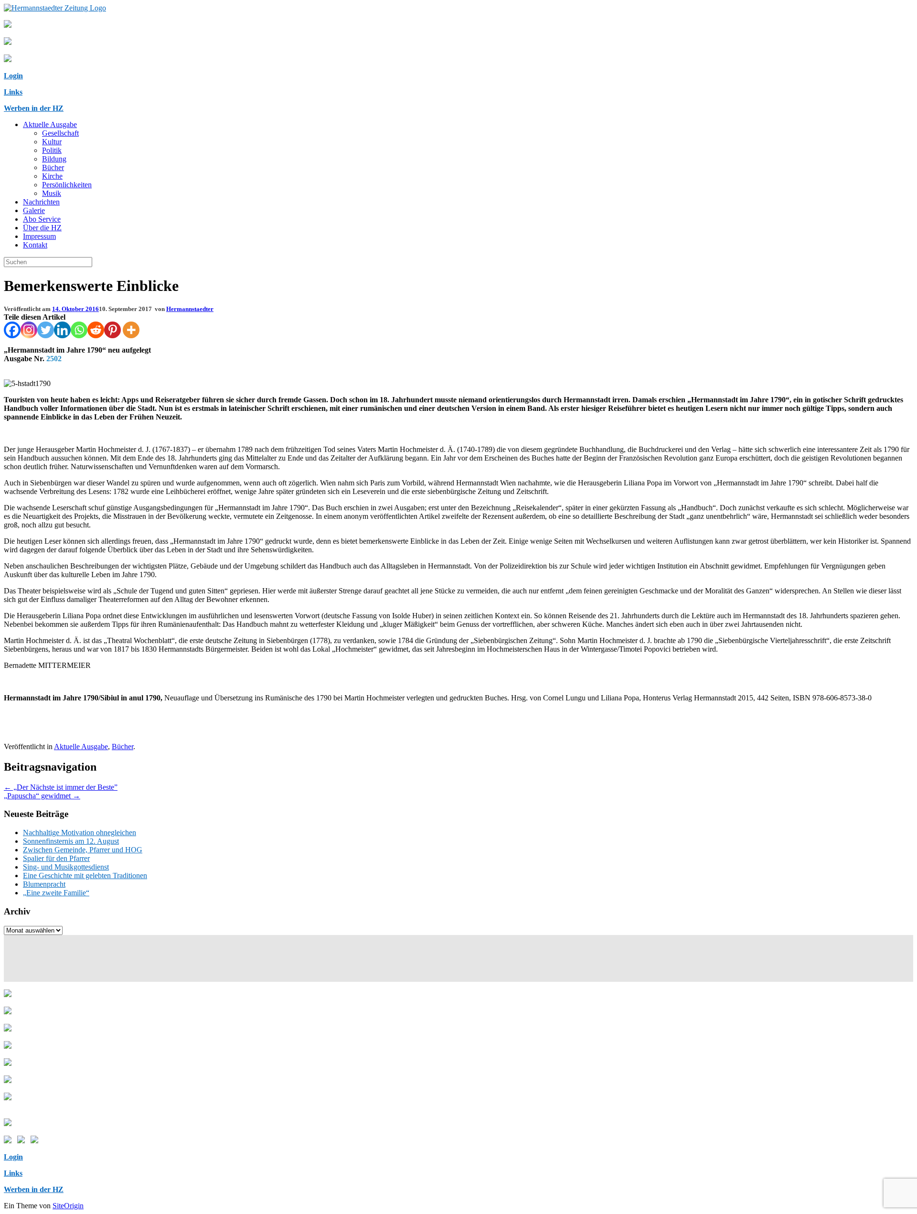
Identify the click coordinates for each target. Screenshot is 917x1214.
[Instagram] (29, 330)
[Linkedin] (62, 330)
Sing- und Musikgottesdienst (66, 867)
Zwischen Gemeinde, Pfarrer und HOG (82, 850)
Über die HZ (42, 228)
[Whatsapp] (79, 330)
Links (13, 92)
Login (13, 76)
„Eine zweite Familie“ (56, 893)
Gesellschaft (60, 133)
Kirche (52, 176)
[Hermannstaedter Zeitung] (55, 8)
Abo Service (42, 219)
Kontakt (35, 245)
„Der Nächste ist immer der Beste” (60, 787)
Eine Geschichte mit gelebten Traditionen (85, 875)
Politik (52, 150)
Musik (51, 193)
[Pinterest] (112, 330)
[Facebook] (12, 330)
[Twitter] (45, 330)
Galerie (34, 210)
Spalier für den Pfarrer (56, 858)
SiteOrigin (68, 1206)
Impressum (39, 236)
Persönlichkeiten (67, 185)
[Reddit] (95, 330)
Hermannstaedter (189, 308)
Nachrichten (41, 202)
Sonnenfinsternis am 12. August (71, 841)
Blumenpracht (44, 884)
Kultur (52, 142)
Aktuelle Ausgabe (50, 124)
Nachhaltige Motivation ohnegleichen (79, 832)
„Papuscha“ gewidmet (42, 796)
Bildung (54, 159)
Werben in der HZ (34, 108)
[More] (131, 330)
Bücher (53, 167)
